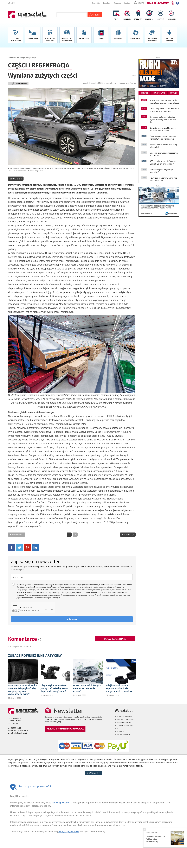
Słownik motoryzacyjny (125, 725)
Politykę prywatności (62, 802)
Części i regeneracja (28, 58)
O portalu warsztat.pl (125, 716)
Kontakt (127, 3)
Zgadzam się (94, 773)
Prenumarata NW (123, 734)
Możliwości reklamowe (125, 719)
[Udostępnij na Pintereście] (27, 547)
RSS (118, 728)
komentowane (159, 93)
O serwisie (96, 3)
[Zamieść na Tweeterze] (19, 547)
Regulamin (121, 731)
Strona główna (13, 58)
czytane (173, 93)
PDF (134, 75)
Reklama (117, 3)
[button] (169, 35)
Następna (127, 534)
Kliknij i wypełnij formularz (65, 728)
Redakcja (106, 3)
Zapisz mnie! (71, 619)
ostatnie (144, 93)
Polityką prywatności (68, 831)
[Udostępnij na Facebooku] (11, 547)
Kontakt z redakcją (124, 722)
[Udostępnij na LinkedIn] (35, 547)
